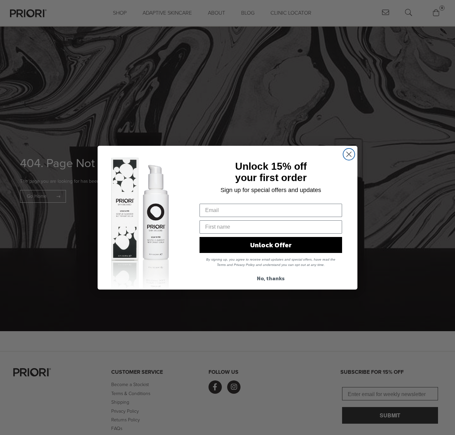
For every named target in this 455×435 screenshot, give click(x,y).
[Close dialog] (349, 154)
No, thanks (271, 278)
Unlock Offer (271, 245)
